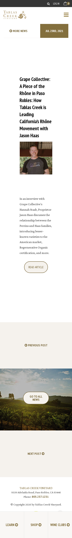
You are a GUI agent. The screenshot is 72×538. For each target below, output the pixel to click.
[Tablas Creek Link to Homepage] (13, 15)
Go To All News (36, 398)
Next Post (35, 453)
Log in (56, 3)
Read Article (36, 267)
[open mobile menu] (68, 15)
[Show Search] (48, 4)
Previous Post (37, 345)
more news (19, 31)
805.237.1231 (40, 496)
